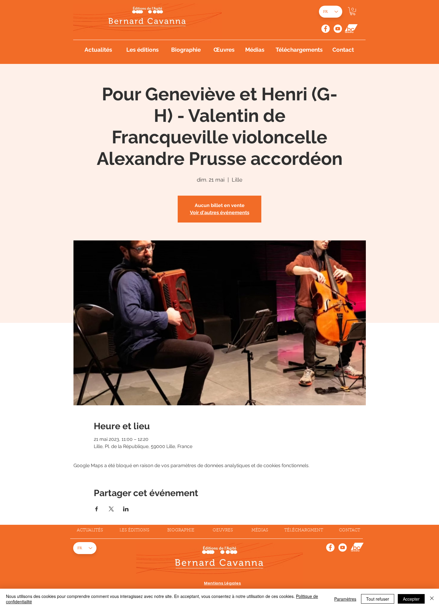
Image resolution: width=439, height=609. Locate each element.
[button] (352, 11)
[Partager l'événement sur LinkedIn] (126, 509)
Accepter (411, 599)
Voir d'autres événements (219, 212)
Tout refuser (377, 599)
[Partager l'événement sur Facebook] (96, 509)
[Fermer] (431, 598)
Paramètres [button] (345, 599)
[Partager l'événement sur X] (111, 509)
